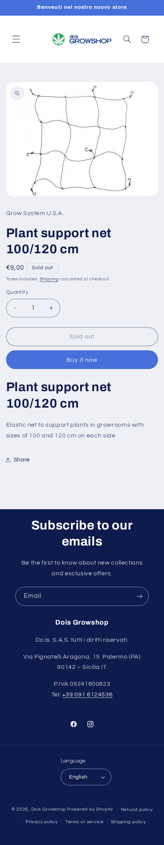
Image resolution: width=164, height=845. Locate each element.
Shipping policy (128, 822)
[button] (16, 39)
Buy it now (82, 360)
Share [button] (22, 460)
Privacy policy (42, 822)
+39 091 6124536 (87, 694)
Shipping (49, 279)
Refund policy (137, 810)
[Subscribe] (139, 596)
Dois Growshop (48, 810)
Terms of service (84, 822)
